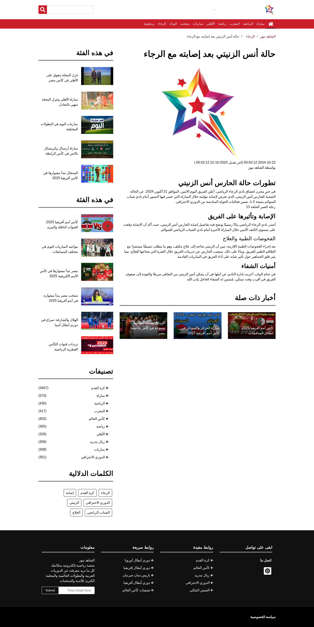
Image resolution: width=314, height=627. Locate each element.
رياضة (222, 23)
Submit (50, 590)
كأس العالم (97, 418)
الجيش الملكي (200, 590)
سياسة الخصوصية (263, 617)
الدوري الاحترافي (93, 457)
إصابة (70, 493)
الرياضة (248, 23)
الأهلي (211, 23)
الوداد (173, 23)
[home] (271, 24)
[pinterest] (267, 571)
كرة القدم (98, 388)
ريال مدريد (97, 442)
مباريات (198, 23)
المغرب (235, 23)
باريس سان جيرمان (136, 575)
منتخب (184, 23)
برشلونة (149, 23)
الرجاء (162, 23)
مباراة (260, 23)
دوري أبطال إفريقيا (136, 568)
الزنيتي (74, 502)
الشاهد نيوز (268, 36)
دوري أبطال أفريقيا (136, 583)
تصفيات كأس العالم (136, 590)
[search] (42, 9)
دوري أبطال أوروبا (137, 560)
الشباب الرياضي (98, 512)
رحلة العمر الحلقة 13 (261, 207)
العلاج (76, 512)
